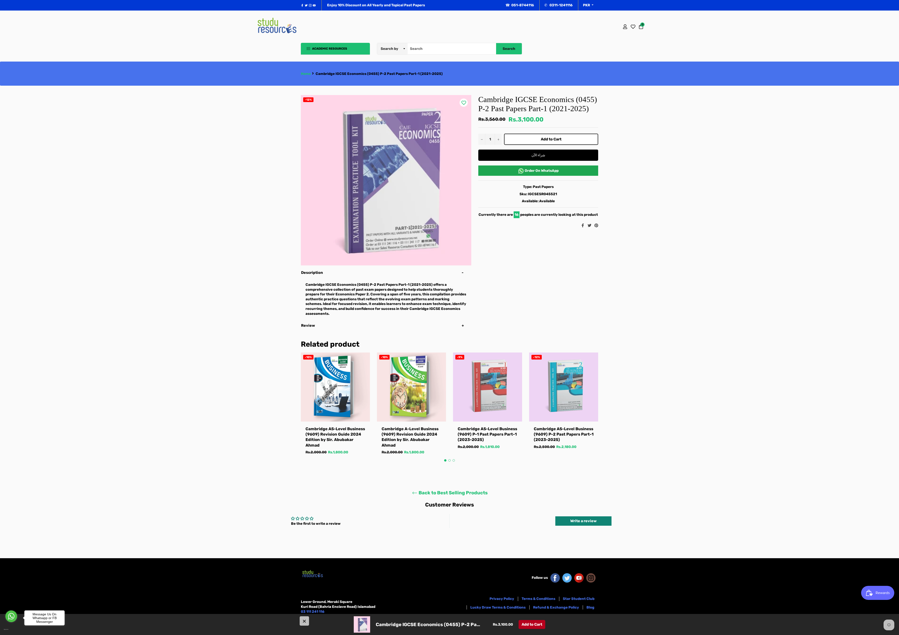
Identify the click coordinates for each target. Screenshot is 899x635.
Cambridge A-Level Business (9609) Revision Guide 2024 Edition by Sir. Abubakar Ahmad (410, 437)
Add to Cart (532, 624)
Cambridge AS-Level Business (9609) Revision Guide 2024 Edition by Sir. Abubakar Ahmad (335, 437)
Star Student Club (578, 599)
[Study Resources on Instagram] (591, 578)
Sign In (625, 26)
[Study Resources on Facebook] (555, 578)
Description (312, 272)
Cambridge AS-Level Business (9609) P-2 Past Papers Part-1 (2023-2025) (563, 434)
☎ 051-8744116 (519, 5)
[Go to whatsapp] (11, 616)
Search (509, 49)
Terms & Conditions (538, 599)
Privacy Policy (502, 599)
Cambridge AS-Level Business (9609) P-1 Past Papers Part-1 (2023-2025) (487, 434)
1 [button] (445, 460)
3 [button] (454, 460)
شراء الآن (538, 155)
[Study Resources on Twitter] (567, 578)
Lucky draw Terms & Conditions (498, 607)
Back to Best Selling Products (453, 493)
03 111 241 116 (312, 611)
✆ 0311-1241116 (558, 5)
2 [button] (449, 460)
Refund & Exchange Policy (556, 607)
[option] (335, 408)
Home (306, 74)
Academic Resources (329, 48)
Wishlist (633, 26)
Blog (590, 607)
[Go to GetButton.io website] (11, 629)
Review (308, 325)
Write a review (583, 521)
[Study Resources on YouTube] (579, 578)
